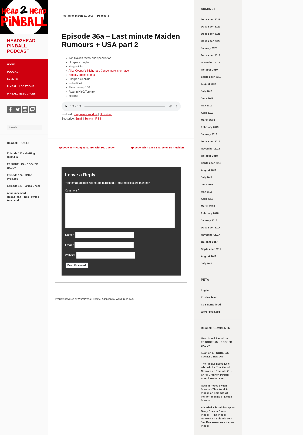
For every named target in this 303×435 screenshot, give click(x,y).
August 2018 (208, 170)
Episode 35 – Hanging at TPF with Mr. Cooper (85, 147)
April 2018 (207, 198)
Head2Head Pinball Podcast (21, 46)
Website (70, 255)
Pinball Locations (20, 86)
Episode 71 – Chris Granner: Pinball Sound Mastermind (216, 375)
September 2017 (211, 249)
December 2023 (210, 19)
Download (106, 114)
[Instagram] (25, 109)
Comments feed (211, 304)
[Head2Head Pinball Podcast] (24, 32)
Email (78, 118)
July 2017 (206, 263)
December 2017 (210, 227)
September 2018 (211, 163)
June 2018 (207, 184)
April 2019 (207, 112)
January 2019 (209, 134)
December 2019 (210, 55)
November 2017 (210, 234)
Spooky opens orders (82, 74)
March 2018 (208, 206)
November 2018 (210, 148)
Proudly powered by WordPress (73, 299)
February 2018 (209, 213)
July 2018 (206, 177)
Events (12, 79)
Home (11, 64)
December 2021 (210, 33)
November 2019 (210, 62)
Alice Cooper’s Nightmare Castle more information (99, 70)
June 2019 (207, 98)
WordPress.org (210, 311)
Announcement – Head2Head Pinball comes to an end (23, 197)
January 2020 (209, 48)
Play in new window (85, 114)
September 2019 (211, 76)
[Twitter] (17, 109)
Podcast (13, 71)
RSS (98, 118)
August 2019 (208, 84)
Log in (205, 290)
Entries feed (209, 297)
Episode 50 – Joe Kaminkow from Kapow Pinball (217, 422)
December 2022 (210, 26)
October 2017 (209, 242)
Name (70, 234)
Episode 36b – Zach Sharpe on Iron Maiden (158, 147)
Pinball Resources (21, 93)
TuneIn (89, 118)
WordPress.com (125, 299)
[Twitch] (32, 109)
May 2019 (206, 105)
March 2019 (208, 120)
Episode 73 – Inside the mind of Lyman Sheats (216, 397)
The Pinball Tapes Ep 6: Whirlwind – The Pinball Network (215, 367)
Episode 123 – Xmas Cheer (23, 186)
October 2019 (209, 69)
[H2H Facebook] (10, 109)
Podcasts (103, 15)
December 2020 (210, 41)
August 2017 (208, 256)
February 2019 (209, 127)
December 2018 (210, 141)
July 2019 (206, 91)
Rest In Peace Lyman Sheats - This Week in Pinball (214, 389)
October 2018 (209, 155)
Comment (72, 190)
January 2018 (209, 220)
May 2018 (206, 191)
